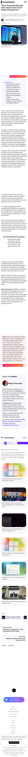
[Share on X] (5, 76)
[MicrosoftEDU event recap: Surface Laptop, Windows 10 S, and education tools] (14, 494)
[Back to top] (14, 690)
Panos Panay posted (10, 206)
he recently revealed (15, 135)
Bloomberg (13, 291)
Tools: (13, 706)
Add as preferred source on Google (15, 699)
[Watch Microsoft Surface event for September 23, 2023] (14, 470)
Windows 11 (4, 165)
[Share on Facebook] (8, 76)
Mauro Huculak (9, 19)
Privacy (13, 722)
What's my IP (13, 709)
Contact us (13, 725)
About (13, 720)
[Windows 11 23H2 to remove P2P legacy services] (14, 568)
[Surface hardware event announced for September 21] (14, 544)
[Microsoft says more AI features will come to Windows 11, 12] (14, 520)
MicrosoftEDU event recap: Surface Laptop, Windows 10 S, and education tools (13, 504)
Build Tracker (13, 716)
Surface (13, 116)
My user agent (13, 714)
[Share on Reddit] (2, 76)
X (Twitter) (13, 732)
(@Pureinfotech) (17, 19)
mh (20, 754)
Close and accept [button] (14, 742)
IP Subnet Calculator (13, 711)
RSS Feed (13, 727)
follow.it (13, 730)
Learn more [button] (19, 739)
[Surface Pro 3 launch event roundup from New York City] (14, 593)
